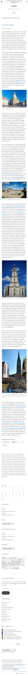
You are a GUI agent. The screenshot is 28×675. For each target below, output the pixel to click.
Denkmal (11, 461)
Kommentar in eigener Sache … (8, 511)
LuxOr (5, 629)
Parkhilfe (4, 513)
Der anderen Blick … (17, 637)
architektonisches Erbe (16, 457)
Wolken (16, 568)
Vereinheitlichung (5, 473)
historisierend (17, 466)
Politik (13, 455)
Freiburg (24, 558)
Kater (20, 559)
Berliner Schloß (16, 459)
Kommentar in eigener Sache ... (8, 536)
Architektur (20, 454)
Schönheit (18, 565)
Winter (11, 568)
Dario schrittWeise (8, 631)
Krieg (3, 468)
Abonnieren (5, 593)
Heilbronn (11, 466)
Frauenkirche (10, 464)
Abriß (8, 457)
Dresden (23, 461)
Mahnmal (6, 468)
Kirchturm (22, 466)
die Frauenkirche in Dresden (19, 81)
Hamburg (23, 464)
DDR (8, 461)
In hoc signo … (11, 632)
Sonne (4, 566)
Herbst (10, 559)
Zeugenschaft (12, 474)
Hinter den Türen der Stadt (7, 607)
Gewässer (7, 559)
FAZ (14, 558)
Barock (4, 459)
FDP (18, 558)
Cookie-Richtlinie (15, 669)
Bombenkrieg (23, 459)
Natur (23, 561)
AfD (10, 457)
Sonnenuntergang (16, 566)
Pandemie (23, 563)
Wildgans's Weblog (6, 616)
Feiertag (20, 558)
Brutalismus (4, 461)
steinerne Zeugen (18, 471)
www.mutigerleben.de (6, 609)
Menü (14, 12)
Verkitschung (12, 473)
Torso (24, 471)
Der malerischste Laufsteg (7, 514)
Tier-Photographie (5, 568)
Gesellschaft (8, 455)
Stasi (8, 471)
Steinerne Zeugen (8, 25)
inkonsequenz (5, 614)
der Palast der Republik (18, 177)
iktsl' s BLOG (4, 621)
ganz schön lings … (12, 634)
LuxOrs (14, 6)
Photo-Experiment (7, 565)
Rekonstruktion (11, 469)
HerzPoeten (4, 611)
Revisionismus (18, 469)
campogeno (4, 617)
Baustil (8, 459)
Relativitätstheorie (12, 629)
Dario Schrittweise (6, 602)
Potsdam (6, 469)
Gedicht (3, 559)
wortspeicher (4, 605)
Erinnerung (19, 462)
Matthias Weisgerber (6, 619)
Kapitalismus (15, 559)
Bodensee (7, 558)
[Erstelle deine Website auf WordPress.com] (14, 1)
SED (5, 471)
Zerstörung (6, 474)
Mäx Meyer (16, 561)
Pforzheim (11, 468)
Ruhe (13, 565)
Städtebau (11, 471)
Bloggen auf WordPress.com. (8, 660)
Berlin (11, 459)
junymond (4, 612)
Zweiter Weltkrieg (19, 474)
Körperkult (9, 561)
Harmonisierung (5, 466)
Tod (9, 568)
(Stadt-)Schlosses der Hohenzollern (10, 173)
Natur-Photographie (11, 563)
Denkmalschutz (17, 461)
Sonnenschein (9, 566)
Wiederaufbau (19, 473)
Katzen (4, 562)
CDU (11, 558)
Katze (23, 559)
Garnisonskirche (17, 464)
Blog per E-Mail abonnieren (8, 578)
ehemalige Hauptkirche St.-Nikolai (9, 462)
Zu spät (3, 509)
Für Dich (3, 507)
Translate (12, 651)
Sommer (22, 565)
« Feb (3, 499)
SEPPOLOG (4, 604)
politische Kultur (18, 455)
